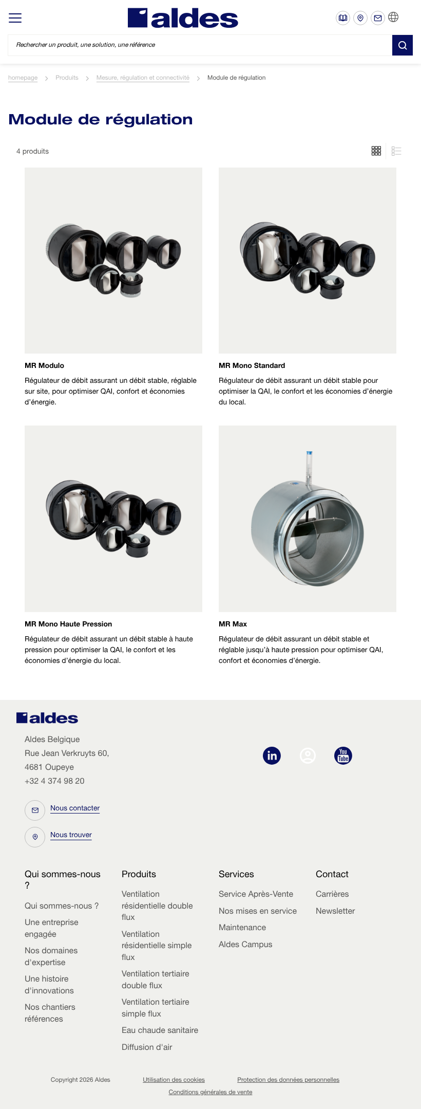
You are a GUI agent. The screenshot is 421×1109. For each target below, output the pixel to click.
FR (405, 17)
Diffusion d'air (147, 1048)
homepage (22, 79)
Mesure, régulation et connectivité (143, 79)
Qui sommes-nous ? (62, 907)
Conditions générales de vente (211, 1093)
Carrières (332, 895)
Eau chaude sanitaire (160, 1031)
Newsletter (335, 912)
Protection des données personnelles (288, 1081)
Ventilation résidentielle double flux (157, 906)
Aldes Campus (246, 945)
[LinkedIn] (274, 757)
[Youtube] (343, 757)
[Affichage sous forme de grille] (395, 151)
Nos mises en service (258, 912)
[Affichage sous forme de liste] (376, 151)
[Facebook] (310, 757)
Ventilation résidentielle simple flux (157, 947)
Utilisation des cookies (174, 1081)
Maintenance (242, 929)
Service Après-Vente (256, 895)
